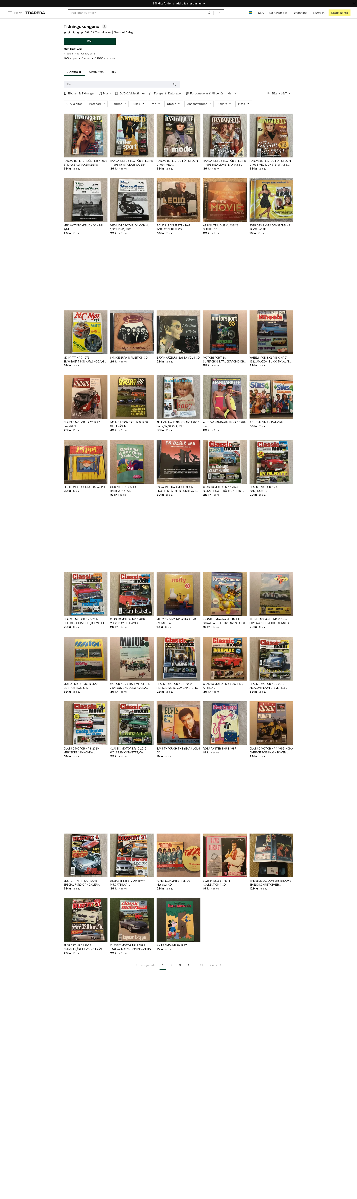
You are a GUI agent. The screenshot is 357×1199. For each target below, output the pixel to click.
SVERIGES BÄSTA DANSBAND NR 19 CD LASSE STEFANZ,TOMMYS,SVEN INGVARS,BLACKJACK (270, 227)
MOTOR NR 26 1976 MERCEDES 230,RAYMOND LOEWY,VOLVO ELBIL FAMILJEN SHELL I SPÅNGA (130, 686)
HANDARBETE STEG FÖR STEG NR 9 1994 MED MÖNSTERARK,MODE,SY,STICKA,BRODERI (178, 163)
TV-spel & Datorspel (167, 93)
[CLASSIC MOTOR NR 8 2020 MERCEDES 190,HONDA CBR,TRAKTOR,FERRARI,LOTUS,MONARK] (85, 723)
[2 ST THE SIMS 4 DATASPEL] (271, 397)
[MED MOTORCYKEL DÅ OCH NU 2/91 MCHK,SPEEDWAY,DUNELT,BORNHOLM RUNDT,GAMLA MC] (85, 200)
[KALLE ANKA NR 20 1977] (178, 920)
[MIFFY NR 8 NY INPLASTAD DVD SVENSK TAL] (178, 594)
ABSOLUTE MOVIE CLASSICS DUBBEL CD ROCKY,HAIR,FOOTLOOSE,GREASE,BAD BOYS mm (225, 227)
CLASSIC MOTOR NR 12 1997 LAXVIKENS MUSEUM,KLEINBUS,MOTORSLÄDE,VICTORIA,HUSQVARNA (85, 424)
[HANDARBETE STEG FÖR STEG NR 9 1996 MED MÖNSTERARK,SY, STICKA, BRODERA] (271, 135)
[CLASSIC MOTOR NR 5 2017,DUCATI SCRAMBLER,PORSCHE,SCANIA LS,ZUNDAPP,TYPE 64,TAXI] (271, 462)
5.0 (87, 32)
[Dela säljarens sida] (104, 26)
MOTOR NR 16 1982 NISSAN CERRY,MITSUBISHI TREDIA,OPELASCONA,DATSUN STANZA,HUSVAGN (83, 686)
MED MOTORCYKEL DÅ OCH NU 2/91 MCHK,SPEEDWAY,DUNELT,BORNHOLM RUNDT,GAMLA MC (85, 227)
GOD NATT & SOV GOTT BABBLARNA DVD (125, 488)
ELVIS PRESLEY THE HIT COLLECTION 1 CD (217, 882)
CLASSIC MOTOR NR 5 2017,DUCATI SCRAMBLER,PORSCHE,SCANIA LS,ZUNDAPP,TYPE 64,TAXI (269, 489)
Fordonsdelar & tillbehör (206, 93)
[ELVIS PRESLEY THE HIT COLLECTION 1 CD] (225, 855)
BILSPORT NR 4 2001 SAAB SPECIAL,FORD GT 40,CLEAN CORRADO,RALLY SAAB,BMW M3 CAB (84, 883)
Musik (107, 93)
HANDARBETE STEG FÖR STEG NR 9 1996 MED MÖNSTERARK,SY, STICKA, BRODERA (271, 163)
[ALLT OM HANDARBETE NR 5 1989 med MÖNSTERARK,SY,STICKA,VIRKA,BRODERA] (225, 397)
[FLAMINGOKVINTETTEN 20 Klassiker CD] (178, 855)
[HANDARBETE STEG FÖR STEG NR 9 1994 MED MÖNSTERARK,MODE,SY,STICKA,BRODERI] (178, 135)
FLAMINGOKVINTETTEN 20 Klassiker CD (173, 882)
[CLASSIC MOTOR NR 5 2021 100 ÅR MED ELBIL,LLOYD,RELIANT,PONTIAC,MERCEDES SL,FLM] (225, 659)
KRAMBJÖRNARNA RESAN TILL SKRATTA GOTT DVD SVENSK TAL (224, 621)
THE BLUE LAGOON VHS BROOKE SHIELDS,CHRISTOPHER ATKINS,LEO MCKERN (270, 883)
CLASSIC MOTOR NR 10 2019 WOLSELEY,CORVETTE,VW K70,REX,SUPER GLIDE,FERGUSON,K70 (128, 750)
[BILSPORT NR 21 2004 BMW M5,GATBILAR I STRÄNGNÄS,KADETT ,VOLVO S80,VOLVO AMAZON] (132, 855)
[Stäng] (354, 3)
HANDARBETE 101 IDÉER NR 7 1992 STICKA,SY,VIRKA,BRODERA (85, 162)
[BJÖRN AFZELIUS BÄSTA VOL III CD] (178, 332)
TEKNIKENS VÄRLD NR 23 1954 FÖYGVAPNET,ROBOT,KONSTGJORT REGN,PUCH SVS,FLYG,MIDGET (271, 621)
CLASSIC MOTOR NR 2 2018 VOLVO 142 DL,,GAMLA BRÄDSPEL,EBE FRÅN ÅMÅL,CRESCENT (127, 621)
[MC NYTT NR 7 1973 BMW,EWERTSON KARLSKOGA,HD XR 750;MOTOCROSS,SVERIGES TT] (85, 332)
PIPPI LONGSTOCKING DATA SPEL (85, 487)
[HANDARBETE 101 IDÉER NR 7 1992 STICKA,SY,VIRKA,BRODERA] (85, 135)
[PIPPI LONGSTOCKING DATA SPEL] (85, 462)
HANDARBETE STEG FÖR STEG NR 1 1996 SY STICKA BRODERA (131, 162)
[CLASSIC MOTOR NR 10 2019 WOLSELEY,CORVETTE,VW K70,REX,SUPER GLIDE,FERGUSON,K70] (132, 723)
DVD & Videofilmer (132, 93)
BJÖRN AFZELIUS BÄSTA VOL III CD (178, 357)
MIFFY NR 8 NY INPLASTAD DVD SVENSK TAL (176, 621)
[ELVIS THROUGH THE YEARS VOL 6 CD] (178, 723)
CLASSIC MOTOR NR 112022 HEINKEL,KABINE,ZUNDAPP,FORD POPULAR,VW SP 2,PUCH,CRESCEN (178, 686)
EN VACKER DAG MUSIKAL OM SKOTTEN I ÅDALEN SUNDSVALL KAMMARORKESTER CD (176, 489)
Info (113, 71)
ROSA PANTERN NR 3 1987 (219, 748)
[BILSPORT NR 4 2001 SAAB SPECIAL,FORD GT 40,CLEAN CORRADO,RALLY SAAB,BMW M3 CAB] (85, 855)
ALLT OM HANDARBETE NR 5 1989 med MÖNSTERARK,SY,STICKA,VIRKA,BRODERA (225, 424)
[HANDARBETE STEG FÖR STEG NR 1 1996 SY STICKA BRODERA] (132, 135)
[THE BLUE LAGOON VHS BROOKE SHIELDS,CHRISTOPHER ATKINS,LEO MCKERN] (271, 855)
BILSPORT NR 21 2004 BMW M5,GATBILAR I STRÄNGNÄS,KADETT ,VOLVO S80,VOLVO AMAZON (129, 883)
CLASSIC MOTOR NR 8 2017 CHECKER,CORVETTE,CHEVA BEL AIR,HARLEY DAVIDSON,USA (84, 621)
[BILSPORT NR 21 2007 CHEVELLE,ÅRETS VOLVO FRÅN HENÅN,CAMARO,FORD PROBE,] (85, 920)
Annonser (74, 71)
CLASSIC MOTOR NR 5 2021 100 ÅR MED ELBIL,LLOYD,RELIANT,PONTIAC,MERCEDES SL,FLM (225, 686)
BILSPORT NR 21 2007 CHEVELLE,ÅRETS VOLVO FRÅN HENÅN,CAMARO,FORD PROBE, (83, 947)
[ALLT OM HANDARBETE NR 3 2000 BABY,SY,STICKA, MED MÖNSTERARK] (178, 397)
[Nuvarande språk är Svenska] (250, 12)
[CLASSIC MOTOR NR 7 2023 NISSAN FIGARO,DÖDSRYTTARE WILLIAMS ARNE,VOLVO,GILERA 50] (225, 462)
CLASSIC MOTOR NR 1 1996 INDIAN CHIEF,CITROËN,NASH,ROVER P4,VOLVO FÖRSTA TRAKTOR (271, 750)
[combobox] (140, 13)
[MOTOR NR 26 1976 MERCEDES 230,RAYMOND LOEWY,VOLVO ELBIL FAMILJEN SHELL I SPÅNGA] (132, 659)
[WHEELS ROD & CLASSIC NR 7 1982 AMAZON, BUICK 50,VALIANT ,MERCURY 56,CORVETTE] (271, 332)
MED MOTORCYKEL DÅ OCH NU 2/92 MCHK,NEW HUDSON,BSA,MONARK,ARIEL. (129, 227)
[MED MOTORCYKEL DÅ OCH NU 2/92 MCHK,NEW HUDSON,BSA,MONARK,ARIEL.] (132, 200)
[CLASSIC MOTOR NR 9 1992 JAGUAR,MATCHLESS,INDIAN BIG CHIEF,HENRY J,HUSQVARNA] (132, 920)
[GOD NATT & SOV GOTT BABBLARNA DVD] (132, 462)
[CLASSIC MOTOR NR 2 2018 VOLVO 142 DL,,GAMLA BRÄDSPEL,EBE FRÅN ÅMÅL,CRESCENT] (132, 594)
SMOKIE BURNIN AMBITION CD (129, 357)
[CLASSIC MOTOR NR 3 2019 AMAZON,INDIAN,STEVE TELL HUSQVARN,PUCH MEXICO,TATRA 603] (271, 659)
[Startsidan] (35, 12)
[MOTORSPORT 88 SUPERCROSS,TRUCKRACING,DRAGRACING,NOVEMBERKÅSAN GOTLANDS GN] (225, 332)
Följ (89, 41)
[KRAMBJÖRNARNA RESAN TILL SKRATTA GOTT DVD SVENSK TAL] (225, 594)
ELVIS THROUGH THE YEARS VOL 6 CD (178, 750)
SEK (261, 12)
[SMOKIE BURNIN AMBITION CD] (132, 332)
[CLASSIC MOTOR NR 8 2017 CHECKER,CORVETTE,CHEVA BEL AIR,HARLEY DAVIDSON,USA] (85, 594)
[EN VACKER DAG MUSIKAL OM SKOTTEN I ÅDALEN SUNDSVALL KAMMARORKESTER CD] (178, 462)
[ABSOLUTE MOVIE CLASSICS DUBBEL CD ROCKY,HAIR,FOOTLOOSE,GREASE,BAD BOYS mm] (225, 200)
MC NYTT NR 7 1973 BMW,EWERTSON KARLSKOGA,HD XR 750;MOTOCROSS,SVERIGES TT (85, 359)
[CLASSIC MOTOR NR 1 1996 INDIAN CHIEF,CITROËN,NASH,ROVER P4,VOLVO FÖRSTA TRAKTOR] (271, 723)
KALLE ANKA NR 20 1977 (172, 945)
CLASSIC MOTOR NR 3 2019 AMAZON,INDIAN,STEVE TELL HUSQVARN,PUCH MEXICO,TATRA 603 (270, 686)
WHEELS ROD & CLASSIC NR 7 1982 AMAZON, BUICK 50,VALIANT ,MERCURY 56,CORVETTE (271, 359)
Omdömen (96, 71)
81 (201, 965)
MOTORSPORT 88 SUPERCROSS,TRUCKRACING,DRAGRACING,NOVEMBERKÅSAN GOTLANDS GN (225, 359)
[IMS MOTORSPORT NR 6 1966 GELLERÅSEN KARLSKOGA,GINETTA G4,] (132, 397)
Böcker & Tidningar (81, 93)
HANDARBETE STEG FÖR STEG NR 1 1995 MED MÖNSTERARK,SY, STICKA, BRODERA (224, 163)
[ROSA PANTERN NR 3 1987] (225, 723)
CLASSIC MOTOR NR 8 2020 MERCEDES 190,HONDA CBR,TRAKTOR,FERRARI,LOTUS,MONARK (85, 750)
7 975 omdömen (100, 32)
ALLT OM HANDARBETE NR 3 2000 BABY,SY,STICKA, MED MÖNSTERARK (178, 424)
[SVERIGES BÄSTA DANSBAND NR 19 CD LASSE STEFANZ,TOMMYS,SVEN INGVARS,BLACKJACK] (271, 200)
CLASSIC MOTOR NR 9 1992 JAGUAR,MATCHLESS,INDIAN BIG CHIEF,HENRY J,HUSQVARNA (130, 947)
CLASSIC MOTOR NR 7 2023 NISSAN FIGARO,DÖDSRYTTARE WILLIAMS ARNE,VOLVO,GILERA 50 (224, 489)
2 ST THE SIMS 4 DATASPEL (267, 422)
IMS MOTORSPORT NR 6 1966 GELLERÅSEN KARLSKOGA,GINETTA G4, (129, 424)
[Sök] (209, 12)
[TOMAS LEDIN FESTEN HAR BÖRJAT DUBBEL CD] (178, 200)
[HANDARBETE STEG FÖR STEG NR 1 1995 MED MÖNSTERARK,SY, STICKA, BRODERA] (225, 135)
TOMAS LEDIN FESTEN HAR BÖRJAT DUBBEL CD (173, 227)
